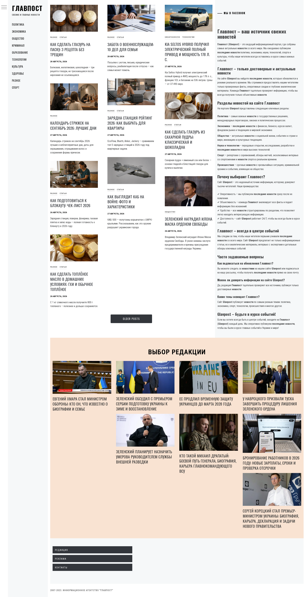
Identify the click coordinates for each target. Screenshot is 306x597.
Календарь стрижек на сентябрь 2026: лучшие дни (73, 125)
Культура (17, 66)
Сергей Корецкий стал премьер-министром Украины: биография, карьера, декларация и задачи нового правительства (271, 518)
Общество (18, 38)
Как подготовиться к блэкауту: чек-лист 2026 (70, 203)
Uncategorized (172, 37)
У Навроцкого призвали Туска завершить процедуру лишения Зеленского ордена (270, 404)
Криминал (18, 45)
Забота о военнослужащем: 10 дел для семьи (130, 46)
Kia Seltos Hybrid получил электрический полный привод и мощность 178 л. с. (187, 51)
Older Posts (131, 319)
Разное (16, 80)
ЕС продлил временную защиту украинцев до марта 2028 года (206, 401)
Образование (20, 52)
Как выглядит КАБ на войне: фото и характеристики (125, 202)
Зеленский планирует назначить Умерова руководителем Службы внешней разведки (144, 457)
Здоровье (18, 73)
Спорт (15, 87)
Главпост (27, 8)
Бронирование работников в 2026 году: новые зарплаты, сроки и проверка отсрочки (271, 463)
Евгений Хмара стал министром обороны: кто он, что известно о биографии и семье (80, 404)
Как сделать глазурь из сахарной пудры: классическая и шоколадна (185, 139)
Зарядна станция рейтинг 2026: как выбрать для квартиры (129, 123)
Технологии (19, 59)
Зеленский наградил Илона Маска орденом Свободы (188, 221)
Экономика (19, 31)
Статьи (63, 37)
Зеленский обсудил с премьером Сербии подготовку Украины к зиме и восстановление (144, 404)
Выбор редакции (177, 352)
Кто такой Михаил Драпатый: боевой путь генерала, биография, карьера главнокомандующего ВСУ (207, 463)
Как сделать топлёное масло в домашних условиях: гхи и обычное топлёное (71, 281)
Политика (18, 24)
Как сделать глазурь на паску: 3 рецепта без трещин (70, 49)
